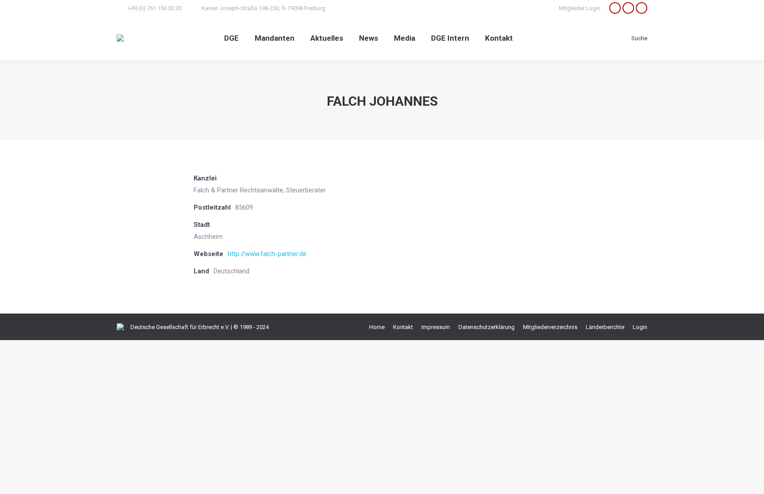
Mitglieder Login (579, 8)
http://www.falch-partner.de (267, 254)
